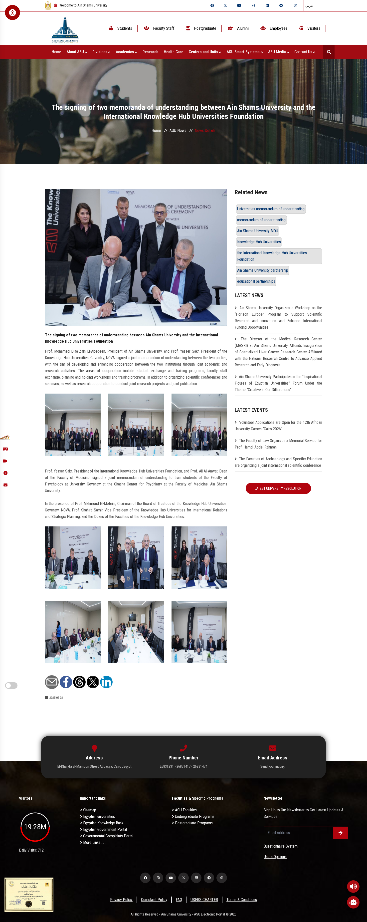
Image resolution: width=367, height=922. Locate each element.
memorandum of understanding (261, 220)
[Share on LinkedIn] (106, 681)
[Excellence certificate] (28, 894)
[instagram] (253, 5)
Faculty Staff (163, 28)
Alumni (242, 28)
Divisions (100, 51)
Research (150, 51)
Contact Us (303, 51)
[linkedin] (267, 5)
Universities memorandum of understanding (271, 209)
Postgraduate (204, 28)
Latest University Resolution (278, 488)
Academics (125, 51)
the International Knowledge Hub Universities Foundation (272, 256)
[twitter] (225, 5)
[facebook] (212, 5)
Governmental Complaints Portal (107, 836)
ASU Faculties (185, 810)
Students (124, 28)
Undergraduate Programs (194, 816)
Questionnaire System (281, 846)
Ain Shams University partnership (262, 270)
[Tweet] (93, 681)
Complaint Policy (154, 899)
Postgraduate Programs (193, 823)
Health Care (173, 51)
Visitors (313, 28)
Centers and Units (204, 51)
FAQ (179, 899)
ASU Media (277, 51)
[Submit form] (340, 833)
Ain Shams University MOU (257, 231)
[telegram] (281, 5)
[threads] (295, 5)
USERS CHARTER (204, 899)
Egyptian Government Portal (104, 829)
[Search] (329, 52)
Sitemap (89, 810)
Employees (278, 28)
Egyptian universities (98, 816)
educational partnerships (256, 281)
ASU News (178, 130)
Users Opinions (275, 856)
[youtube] (239, 5)
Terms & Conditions (241, 899)
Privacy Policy (121, 899)
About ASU (76, 51)
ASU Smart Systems (244, 51)
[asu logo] (65, 28)
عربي (309, 5)
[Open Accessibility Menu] (12, 12)
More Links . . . (94, 842)
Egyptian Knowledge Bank (102, 823)
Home (56, 51)
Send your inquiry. (272, 766)
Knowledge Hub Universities (259, 241)
